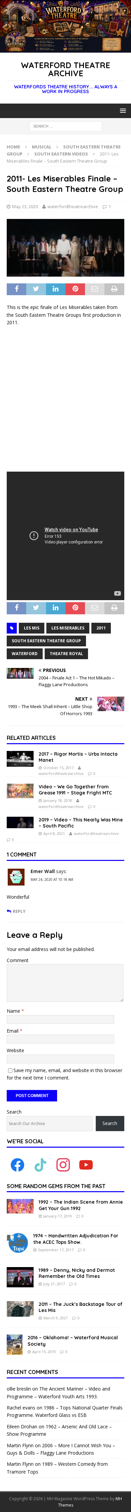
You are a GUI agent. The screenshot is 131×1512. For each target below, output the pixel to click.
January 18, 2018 (57, 800)
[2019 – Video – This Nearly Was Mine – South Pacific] (20, 822)
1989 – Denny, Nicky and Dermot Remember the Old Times (77, 1273)
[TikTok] (40, 1164)
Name (14, 1011)
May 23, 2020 (25, 206)
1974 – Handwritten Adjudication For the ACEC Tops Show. (75, 1239)
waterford (25, 653)
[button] (121, 110)
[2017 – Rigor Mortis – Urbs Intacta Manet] (20, 759)
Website (15, 1050)
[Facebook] (17, 1164)
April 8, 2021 (54, 833)
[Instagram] (63, 1164)
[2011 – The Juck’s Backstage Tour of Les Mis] (20, 1309)
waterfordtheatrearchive (72, 206)
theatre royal (66, 653)
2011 (101, 628)
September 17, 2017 (56, 1249)
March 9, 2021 (55, 1317)
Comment (18, 960)
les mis (31, 628)
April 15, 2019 (44, 1351)
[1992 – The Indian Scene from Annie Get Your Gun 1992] (20, 1206)
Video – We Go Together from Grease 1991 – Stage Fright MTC (75, 790)
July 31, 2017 (54, 1283)
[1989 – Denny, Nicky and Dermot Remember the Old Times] (20, 1277)
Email (13, 1031)
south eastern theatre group (46, 641)
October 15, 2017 (58, 767)
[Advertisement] (65, 399)
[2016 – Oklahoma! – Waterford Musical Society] (15, 1345)
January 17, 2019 (57, 1216)
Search (14, 1112)
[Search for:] (66, 126)
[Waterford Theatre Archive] (65, 49)
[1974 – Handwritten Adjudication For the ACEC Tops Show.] (17, 1243)
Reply (19, 911)
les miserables (67, 628)
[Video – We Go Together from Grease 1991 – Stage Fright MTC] (20, 791)
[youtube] (86, 1164)
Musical (41, 147)
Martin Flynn (20, 1445)
